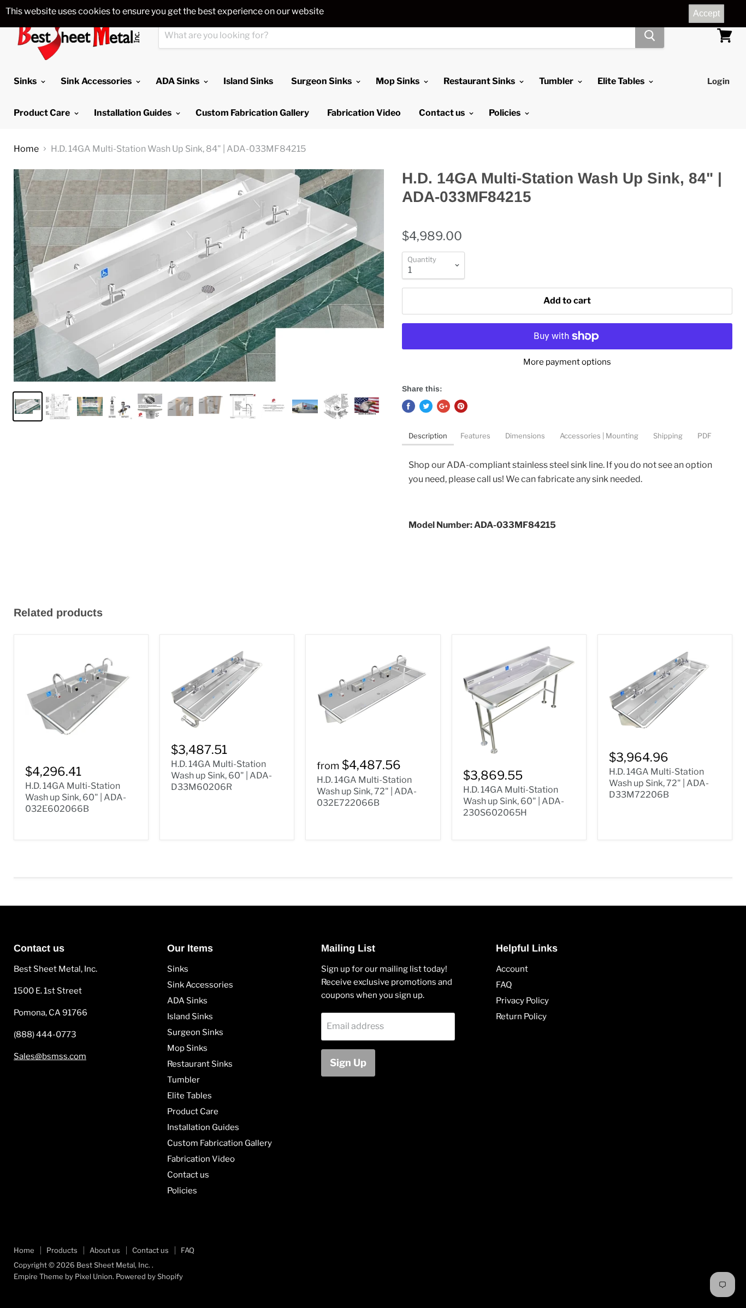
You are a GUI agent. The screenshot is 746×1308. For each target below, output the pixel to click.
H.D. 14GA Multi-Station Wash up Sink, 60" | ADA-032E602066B (75, 797)
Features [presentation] (476, 435)
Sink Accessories (97, 81)
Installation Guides (133, 113)
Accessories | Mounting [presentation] (600, 435)
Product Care (43, 113)
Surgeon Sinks (322, 81)
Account (512, 969)
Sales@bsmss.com (50, 1056)
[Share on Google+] (443, 406)
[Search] (649, 35)
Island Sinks (248, 81)
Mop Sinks (398, 81)
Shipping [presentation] (668, 435)
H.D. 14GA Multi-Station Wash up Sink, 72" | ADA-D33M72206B (659, 783)
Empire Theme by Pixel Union (63, 1276)
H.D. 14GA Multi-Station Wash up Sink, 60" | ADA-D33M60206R (221, 775)
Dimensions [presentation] (526, 435)
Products (62, 1250)
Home (26, 149)
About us (105, 1250)
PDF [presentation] (704, 435)
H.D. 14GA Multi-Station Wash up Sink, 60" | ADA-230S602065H (513, 801)
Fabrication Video (364, 113)
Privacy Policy (522, 1001)
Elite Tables (621, 81)
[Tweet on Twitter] (426, 406)
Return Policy (521, 1016)
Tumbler (557, 81)
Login (718, 81)
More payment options (567, 362)
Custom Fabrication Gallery (252, 113)
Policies (505, 113)
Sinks (26, 81)
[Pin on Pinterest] (460, 406)
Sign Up (348, 1062)
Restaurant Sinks (480, 81)
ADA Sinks (178, 81)
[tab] (428, 436)
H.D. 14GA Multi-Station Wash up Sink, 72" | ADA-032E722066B (367, 791)
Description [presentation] (427, 435)
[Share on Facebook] (408, 406)
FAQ (504, 985)
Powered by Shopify (149, 1276)
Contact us (442, 113)
